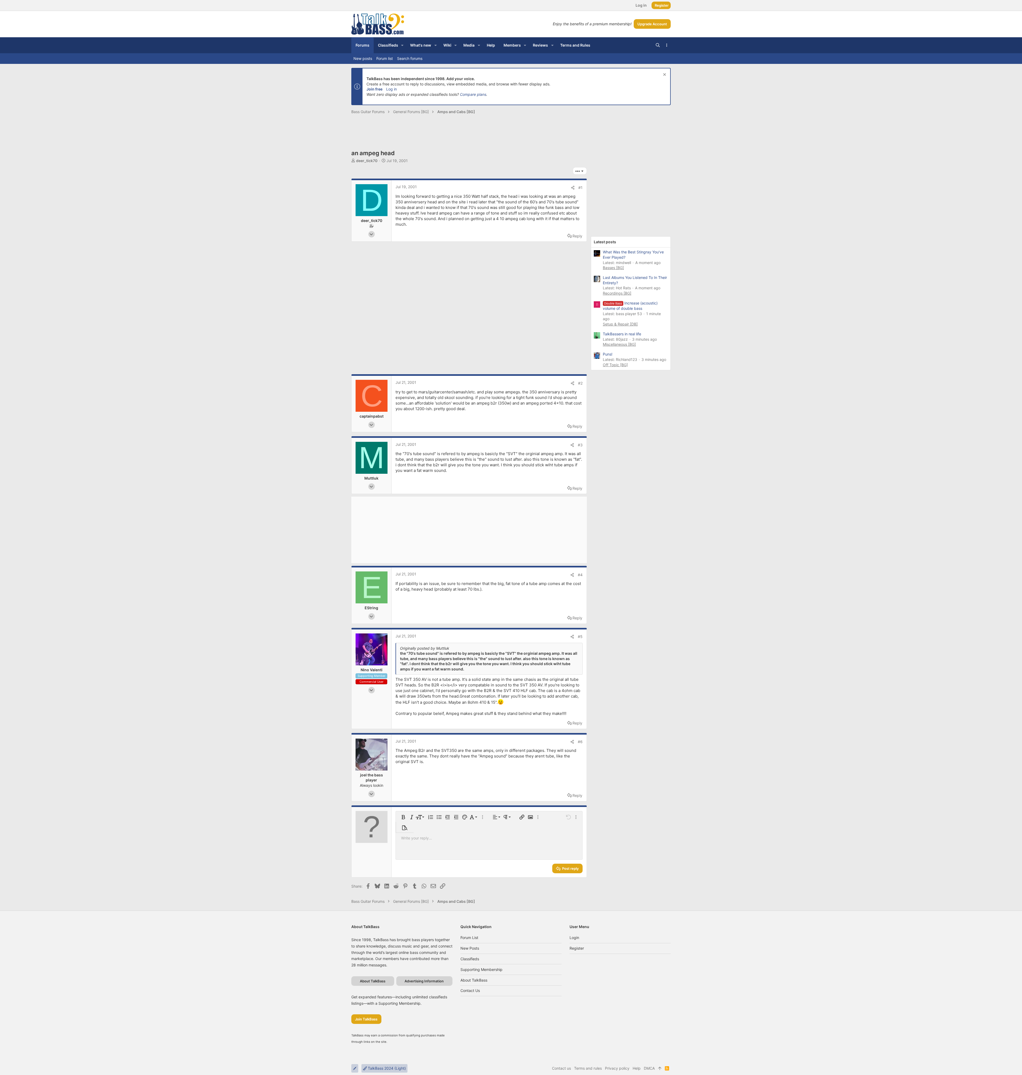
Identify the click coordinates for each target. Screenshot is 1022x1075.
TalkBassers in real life (622, 334)
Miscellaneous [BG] (619, 344)
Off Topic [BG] (615, 365)
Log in (391, 89)
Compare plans (473, 94)
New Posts (469, 948)
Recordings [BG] (617, 293)
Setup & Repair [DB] (620, 324)
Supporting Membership (481, 969)
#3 (580, 445)
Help (637, 1068)
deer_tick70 (366, 160)
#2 (580, 383)
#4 (580, 574)
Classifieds (469, 959)
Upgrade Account (652, 24)
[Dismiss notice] (664, 75)
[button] (402, 45)
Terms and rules (588, 1068)
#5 (580, 636)
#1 (580, 187)
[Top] (659, 1068)
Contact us (470, 990)
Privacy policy (617, 1068)
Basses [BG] (613, 267)
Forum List (469, 937)
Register (577, 948)
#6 (580, 741)
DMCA (649, 1068)
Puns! (607, 354)
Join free (374, 89)
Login (574, 937)
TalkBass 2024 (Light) (386, 1068)
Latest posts (605, 242)
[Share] (572, 187)
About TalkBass (473, 980)
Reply (577, 236)
